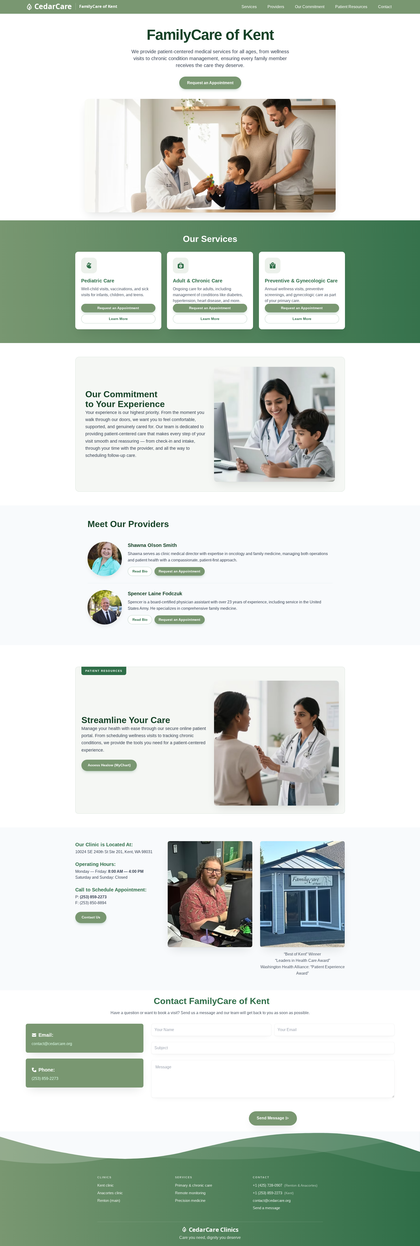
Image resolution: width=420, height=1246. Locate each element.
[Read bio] (105, 559)
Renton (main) (108, 1200)
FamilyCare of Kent (98, 6)
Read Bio (139, 571)
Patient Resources (351, 7)
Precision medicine (190, 1200)
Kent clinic (105, 1185)
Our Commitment (309, 7)
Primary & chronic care (193, 1185)
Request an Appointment (210, 83)
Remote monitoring (190, 1193)
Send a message (266, 1208)
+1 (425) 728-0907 (267, 1185)
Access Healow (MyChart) (109, 765)
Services (249, 7)
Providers (275, 7)
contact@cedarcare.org (272, 1200)
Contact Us (90, 917)
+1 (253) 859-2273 (267, 1193)
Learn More (118, 319)
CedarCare (53, 6)
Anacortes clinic (110, 1193)
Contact (385, 7)
